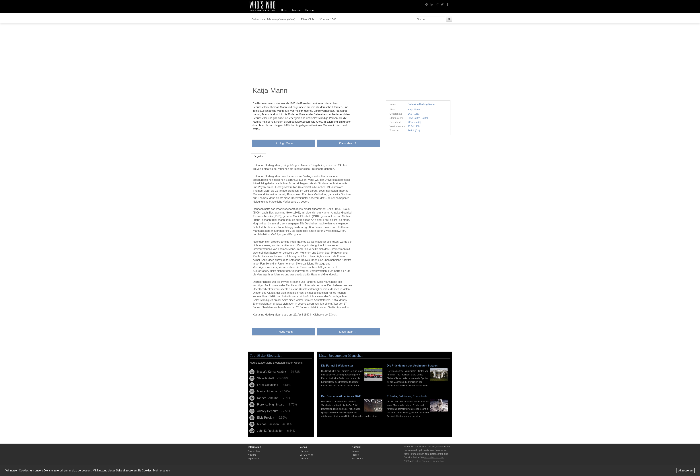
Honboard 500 (328, 19)
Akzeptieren (685, 470)
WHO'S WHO (306, 455)
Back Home (357, 458)
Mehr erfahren (161, 470)
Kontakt (355, 451)
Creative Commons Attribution (428, 461)
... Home (282, 10)
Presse (355, 455)
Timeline (296, 10)
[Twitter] (442, 4)
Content (304, 458)
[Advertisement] (350, 55)
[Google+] (437, 4)
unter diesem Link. (434, 457)
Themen (309, 10)
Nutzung (252, 455)
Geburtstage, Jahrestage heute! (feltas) (273, 19)
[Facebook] (448, 4)
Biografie (258, 156)
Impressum (253, 458)
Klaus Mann (346, 143)
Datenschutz (254, 451)
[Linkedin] (432, 4)
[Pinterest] (426, 4)
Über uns (304, 451)
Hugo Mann (286, 143)
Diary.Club (307, 19)
